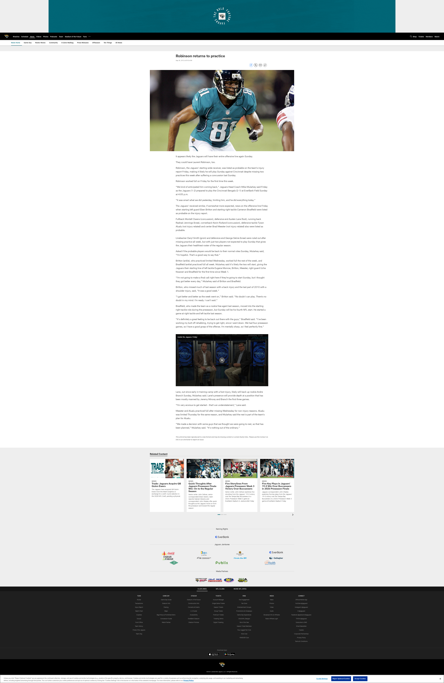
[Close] (440, 678)
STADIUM (194, 596)
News (271, 599)
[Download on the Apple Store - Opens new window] (213, 655)
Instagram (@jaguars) (301, 607)
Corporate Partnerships (301, 634)
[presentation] (293, 515)
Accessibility (194, 615)
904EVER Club (244, 637)
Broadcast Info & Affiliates (272, 615)
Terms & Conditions (301, 641)
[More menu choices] (89, 36)
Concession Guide (166, 618)
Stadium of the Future (193, 599)
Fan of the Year (244, 622)
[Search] (411, 36)
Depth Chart (139, 611)
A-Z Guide (194, 611)
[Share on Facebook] (251, 66)
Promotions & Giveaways (244, 611)
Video (272, 607)
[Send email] (260, 66)
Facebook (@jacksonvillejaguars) (301, 615)
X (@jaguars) (301, 611)
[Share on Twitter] (256, 66)
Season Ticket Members (244, 626)
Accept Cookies (360, 679)
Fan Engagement (244, 599)
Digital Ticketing (218, 622)
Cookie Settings (322, 679)
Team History (139, 626)
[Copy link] (265, 65)
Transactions (139, 603)
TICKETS (218, 596)
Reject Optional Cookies (341, 679)
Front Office (139, 622)
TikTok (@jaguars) (301, 618)
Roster (139, 599)
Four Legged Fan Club (244, 630)
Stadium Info (166, 603)
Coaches (139, 615)
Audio (272, 611)
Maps (166, 611)
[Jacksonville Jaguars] (222, 665)
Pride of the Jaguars (139, 630)
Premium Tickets (218, 615)
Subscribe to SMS (301, 622)
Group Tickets (218, 611)
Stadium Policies (193, 622)
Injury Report (139, 607)
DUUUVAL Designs (244, 618)
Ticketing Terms (218, 618)
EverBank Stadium (193, 618)
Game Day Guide (166, 599)
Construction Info (193, 603)
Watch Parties (166, 622)
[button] (222, 360)
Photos (272, 603)
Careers (301, 630)
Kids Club (244, 634)
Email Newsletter (301, 626)
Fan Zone (244, 603)
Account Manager (218, 599)
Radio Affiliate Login (271, 618)
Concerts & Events (194, 607)
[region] (222, 679)
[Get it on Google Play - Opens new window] (229, 655)
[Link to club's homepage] (6, 36)
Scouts (139, 618)
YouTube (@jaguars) (301, 603)
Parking (166, 607)
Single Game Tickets (218, 603)
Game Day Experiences (244, 615)
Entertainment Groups (244, 607)
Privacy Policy (301, 637)
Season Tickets (218, 607)
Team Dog (139, 634)
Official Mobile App (301, 599)
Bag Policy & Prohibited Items (166, 615)
